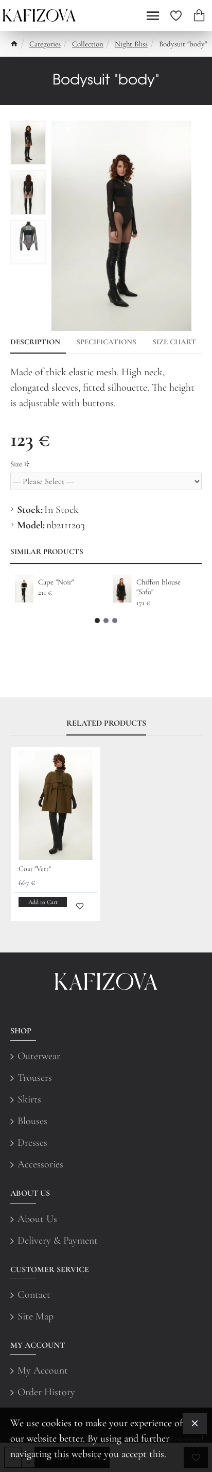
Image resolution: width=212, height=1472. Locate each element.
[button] (97, 620)
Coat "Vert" (35, 868)
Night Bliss (131, 43)
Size (16, 464)
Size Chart (174, 341)
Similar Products (46, 551)
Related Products (106, 723)
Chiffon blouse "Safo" (158, 587)
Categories (45, 43)
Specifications (106, 341)
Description (35, 341)
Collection (87, 43)
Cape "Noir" (56, 582)
